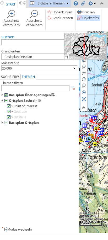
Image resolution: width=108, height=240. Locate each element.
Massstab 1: (10, 63)
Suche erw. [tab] (10, 76)
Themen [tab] (28, 76)
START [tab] (10, 4)
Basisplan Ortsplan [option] (17, 57)
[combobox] (39, 68)
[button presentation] (74, 68)
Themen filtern (12, 83)
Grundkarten (10, 51)
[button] (73, 88)
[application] (85, 46)
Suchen (7, 36)
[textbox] (36, 68)
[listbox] (39, 57)
